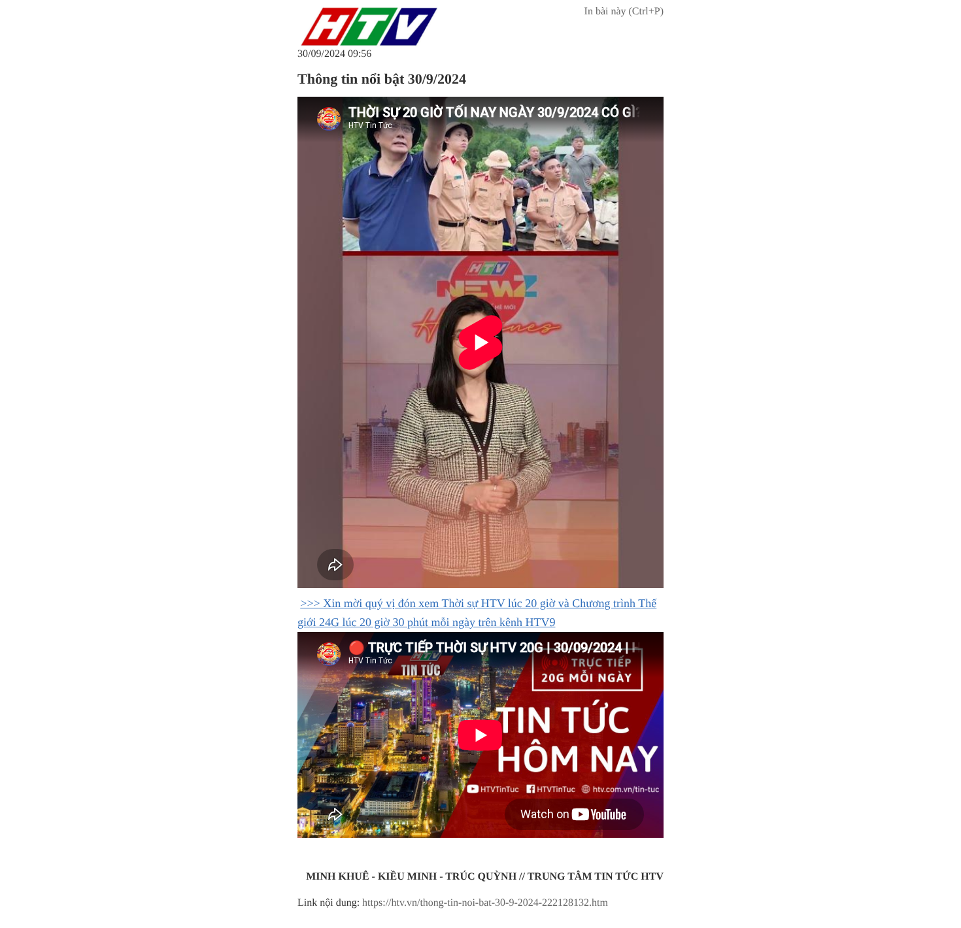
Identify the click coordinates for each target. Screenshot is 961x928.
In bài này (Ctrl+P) (624, 11)
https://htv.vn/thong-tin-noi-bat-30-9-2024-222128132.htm (485, 902)
